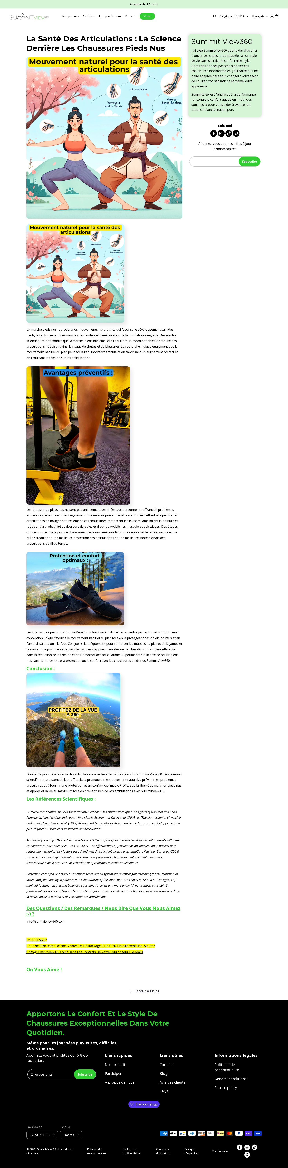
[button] (214, 16)
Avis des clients (172, 1082)
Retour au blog (147, 991)
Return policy (226, 1087)
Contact (166, 1064)
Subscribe (249, 161)
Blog (163, 1073)
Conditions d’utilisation (163, 1151)
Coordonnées (220, 1151)
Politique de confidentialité (227, 1067)
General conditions (230, 1078)
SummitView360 (46, 1149)
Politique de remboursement (97, 1151)
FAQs (164, 1091)
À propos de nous (120, 1082)
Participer (113, 1073)
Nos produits (116, 1064)
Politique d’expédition (192, 1151)
